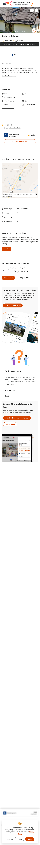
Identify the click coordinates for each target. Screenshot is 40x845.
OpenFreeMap (13, 194)
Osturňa (35, 159)
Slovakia (18, 159)
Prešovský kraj (27, 159)
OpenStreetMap (7, 196)
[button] (21, 3)
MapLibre (5, 194)
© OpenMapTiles (21, 194)
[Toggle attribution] (36, 194)
